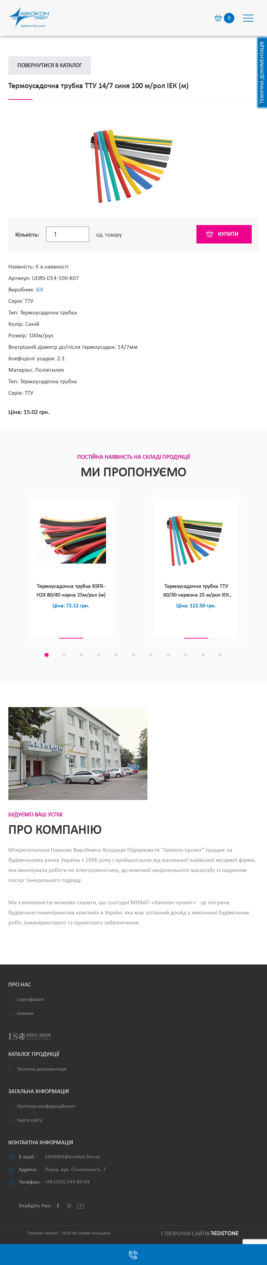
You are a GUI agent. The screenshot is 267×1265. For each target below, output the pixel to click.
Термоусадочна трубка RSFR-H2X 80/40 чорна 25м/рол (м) (71, 591)
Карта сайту (29, 1120)
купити (228, 234)
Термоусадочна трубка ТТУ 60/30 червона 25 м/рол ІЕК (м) (196, 592)
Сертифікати (30, 999)
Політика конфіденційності (46, 1106)
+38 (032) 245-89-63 (67, 1182)
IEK (39, 290)
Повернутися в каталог (49, 66)
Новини (25, 1013)
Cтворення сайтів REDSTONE (198, 1234)
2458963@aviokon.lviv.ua (72, 1157)
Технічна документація (262, 72)
